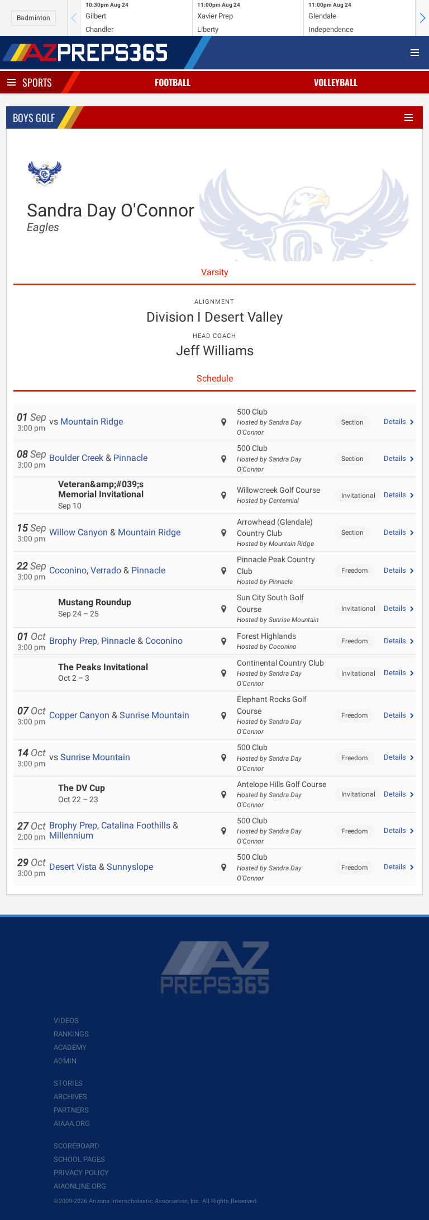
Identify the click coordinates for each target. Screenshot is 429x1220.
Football (172, 82)
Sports (37, 82)
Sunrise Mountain (154, 715)
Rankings (71, 1034)
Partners (71, 1110)
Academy (70, 1047)
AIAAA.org (72, 1123)
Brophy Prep (73, 640)
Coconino (68, 570)
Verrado (105, 570)
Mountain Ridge (91, 421)
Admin (65, 1061)
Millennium (71, 835)
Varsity (214, 272)
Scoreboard (76, 1146)
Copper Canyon (79, 715)
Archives (70, 1096)
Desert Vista (73, 866)
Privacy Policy (81, 1173)
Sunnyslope (130, 866)
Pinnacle (130, 458)
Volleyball (336, 82)
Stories (68, 1083)
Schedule (215, 378)
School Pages (79, 1159)
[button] (422, 18)
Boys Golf (34, 117)
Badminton (33, 18)
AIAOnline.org (80, 1186)
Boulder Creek (76, 458)
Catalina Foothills (135, 825)
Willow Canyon (78, 532)
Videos (66, 1020)
